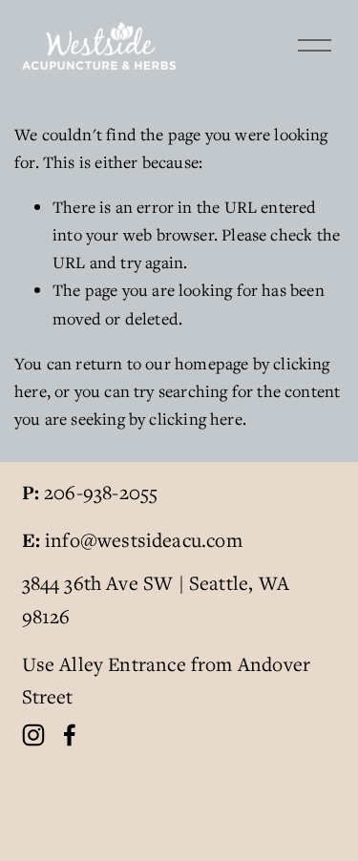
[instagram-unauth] (33, 735)
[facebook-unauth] (69, 735)
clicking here (195, 419)
